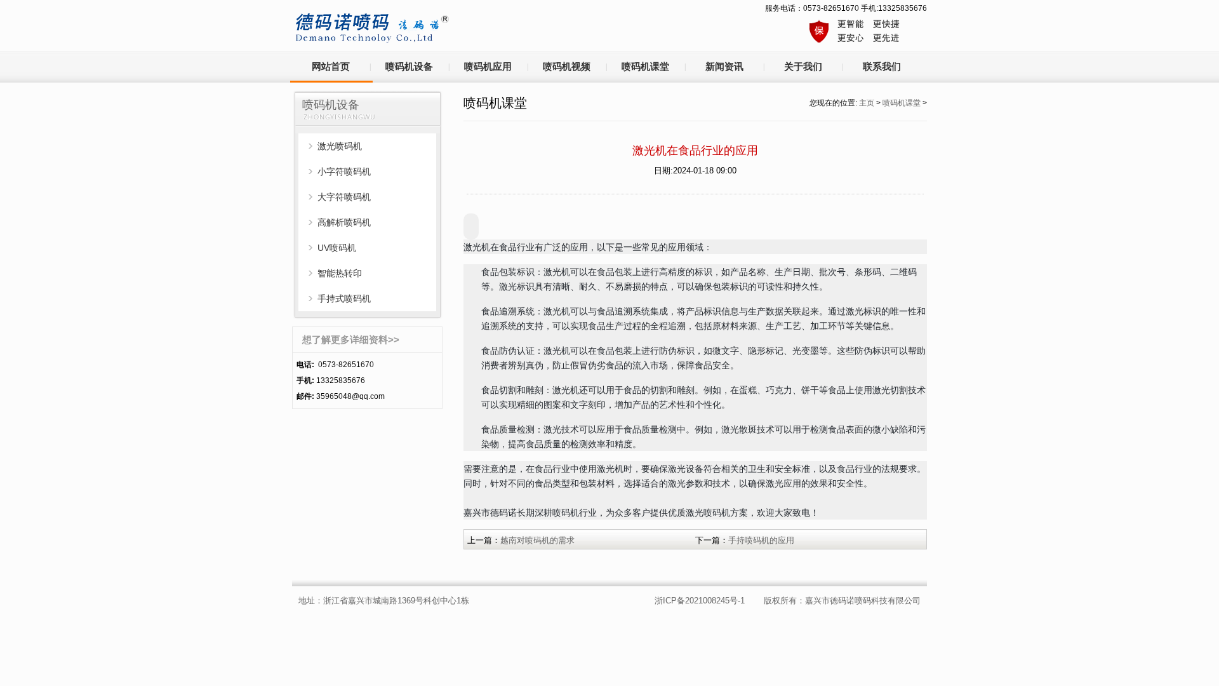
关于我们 (803, 66)
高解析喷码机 (344, 222)
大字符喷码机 (344, 197)
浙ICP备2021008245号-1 (700, 600)
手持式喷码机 (344, 298)
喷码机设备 (409, 66)
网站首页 (331, 66)
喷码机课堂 (645, 66)
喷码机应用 (488, 66)
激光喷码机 (339, 146)
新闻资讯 (724, 66)
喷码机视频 (566, 66)
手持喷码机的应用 (761, 540)
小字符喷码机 (344, 171)
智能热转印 (339, 273)
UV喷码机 (336, 248)
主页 (866, 102)
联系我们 (882, 66)
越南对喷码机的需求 (537, 540)
